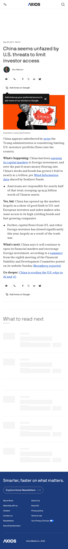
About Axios (8, 501)
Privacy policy (37, 511)
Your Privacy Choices (40, 521)
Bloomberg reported (47, 266)
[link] (6, 79)
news (47, 138)
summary (56, 253)
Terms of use (36, 516)
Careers (6, 511)
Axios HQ (35, 506)
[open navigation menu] (5, 4)
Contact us (7, 516)
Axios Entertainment (11, 526)
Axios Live (35, 501)
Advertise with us (10, 506)
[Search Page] (63, 4)
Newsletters (8, 521)
